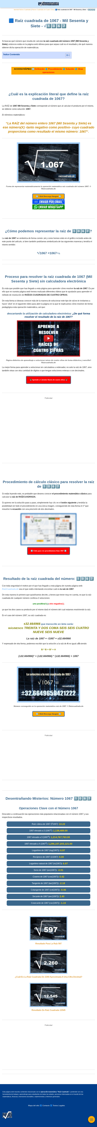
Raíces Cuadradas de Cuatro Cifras (43, 9)
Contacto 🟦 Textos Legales (53, 1105)
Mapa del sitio (33, 1105)
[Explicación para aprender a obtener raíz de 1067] (48, 338)
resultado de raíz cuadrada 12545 (48, 1010)
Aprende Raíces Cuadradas (22, 9)
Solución (70, 69)
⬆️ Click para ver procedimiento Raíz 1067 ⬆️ (48, 551)
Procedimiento (55, 69)
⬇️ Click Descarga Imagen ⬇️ (48, 196)
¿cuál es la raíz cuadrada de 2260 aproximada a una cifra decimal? (48, 977)
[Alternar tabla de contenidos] (66, 55)
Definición (40, 69)
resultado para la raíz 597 (48, 944)
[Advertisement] (48, 430)
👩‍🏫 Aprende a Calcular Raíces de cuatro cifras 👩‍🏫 (48, 380)
